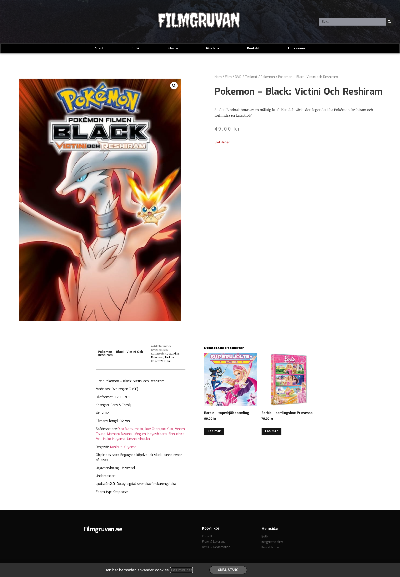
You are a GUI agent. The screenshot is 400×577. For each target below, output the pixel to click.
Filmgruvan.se (102, 529)
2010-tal (165, 361)
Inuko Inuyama (114, 439)
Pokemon (268, 77)
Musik (210, 48)
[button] (174, 85)
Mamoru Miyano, (121, 434)
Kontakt (253, 48)
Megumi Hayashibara (151, 434)
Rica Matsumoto (130, 429)
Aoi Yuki (167, 429)
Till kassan (296, 48)
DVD (238, 77)
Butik (135, 48)
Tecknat (251, 77)
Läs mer (214, 431)
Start (99, 48)
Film (171, 48)
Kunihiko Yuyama (123, 447)
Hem (218, 77)
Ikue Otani (152, 429)
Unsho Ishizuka (138, 439)
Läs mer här (181, 570)
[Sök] (389, 22)
